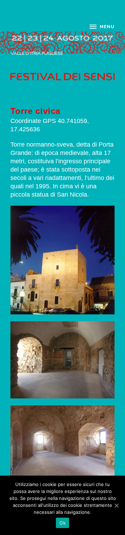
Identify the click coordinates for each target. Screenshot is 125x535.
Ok (62, 523)
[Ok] (116, 505)
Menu (107, 26)
